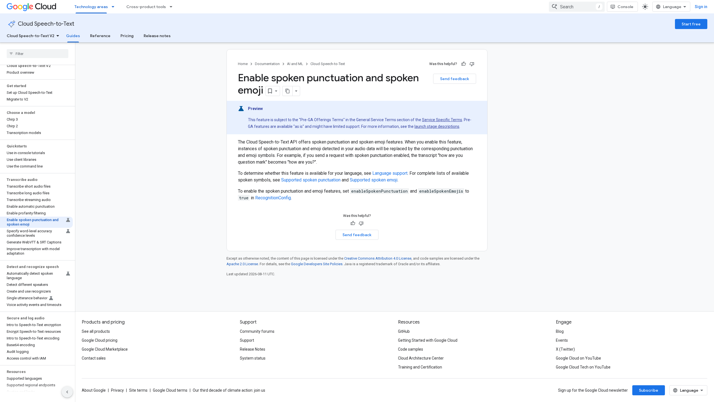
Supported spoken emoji (373, 180)
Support (247, 340)
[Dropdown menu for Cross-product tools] (172, 6)
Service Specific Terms (442, 120)
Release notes (157, 35)
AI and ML (295, 64)
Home (243, 64)
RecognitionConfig (273, 197)
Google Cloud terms (170, 390)
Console (625, 6)
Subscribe (648, 390)
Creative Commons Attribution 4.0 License (377, 258)
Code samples (410, 349)
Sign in (701, 6)
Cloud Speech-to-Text (46, 23)
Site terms (138, 390)
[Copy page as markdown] (288, 91)
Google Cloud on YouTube (578, 358)
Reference (100, 35)
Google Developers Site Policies (316, 264)
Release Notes (252, 349)
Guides (73, 35)
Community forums (257, 331)
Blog (560, 331)
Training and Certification (420, 367)
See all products (96, 331)
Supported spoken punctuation (311, 180)
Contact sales (94, 358)
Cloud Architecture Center (421, 358)
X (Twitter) (565, 349)
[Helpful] (463, 64)
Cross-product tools (146, 6)
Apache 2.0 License (242, 264)
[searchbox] (37, 53)
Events (562, 340)
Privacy (117, 390)
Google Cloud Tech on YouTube (583, 367)
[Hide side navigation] (67, 392)
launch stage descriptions (436, 126)
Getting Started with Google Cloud (427, 340)
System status (253, 358)
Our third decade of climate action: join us (229, 390)
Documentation (267, 64)
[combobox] (577, 7)
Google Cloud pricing (99, 340)
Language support (389, 173)
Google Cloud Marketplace (105, 349)
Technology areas (91, 6)
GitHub (404, 331)
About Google (94, 390)
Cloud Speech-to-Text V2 (30, 35)
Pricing (127, 35)
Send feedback (454, 78)
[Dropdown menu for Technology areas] (114, 6)
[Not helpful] (472, 64)
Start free (691, 24)
